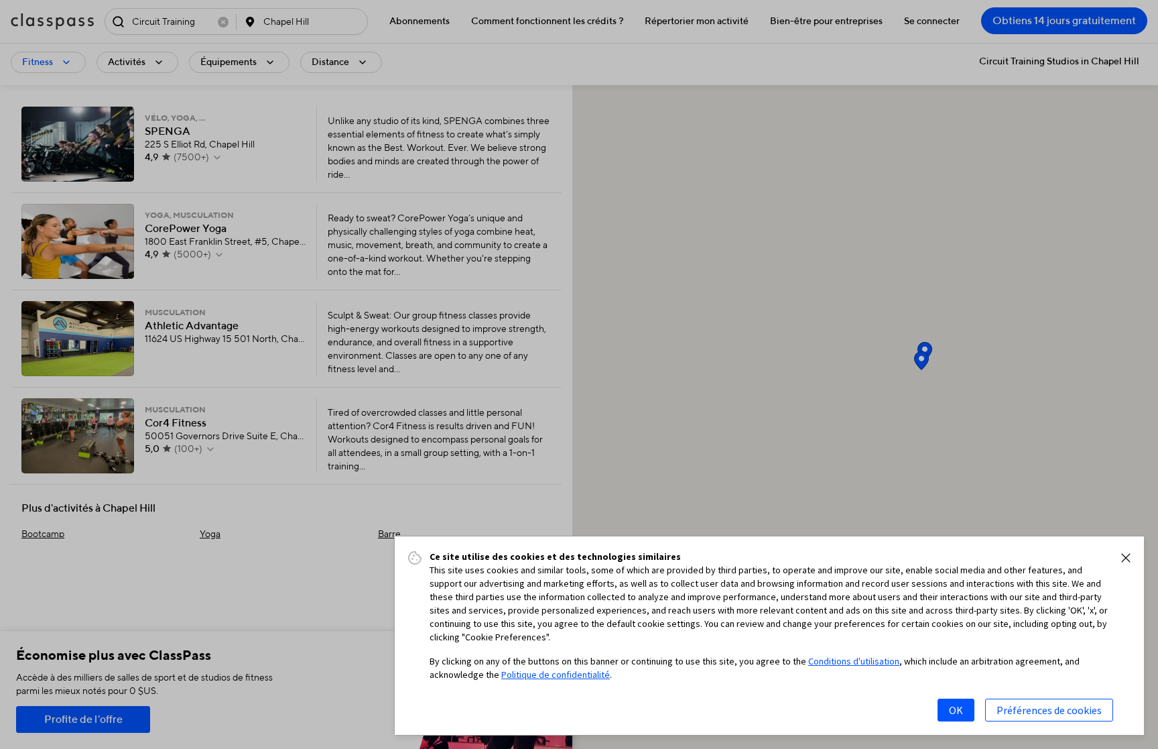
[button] (1126, 558)
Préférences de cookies (1049, 710)
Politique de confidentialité (555, 675)
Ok (956, 710)
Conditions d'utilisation (853, 661)
